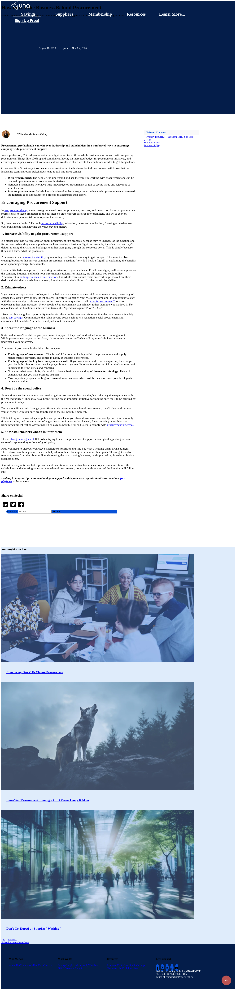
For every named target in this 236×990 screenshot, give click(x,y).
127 (9, 940)
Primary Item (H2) (155, 136)
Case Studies (130, 965)
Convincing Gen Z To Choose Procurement (34, 672)
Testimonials (26, 965)
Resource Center (115, 965)
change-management (22, 439)
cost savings (16, 317)
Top (226, 980)
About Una (14, 965)
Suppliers (64, 14)
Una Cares (38, 965)
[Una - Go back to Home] (20, 2)
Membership (100, 14)
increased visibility (52, 223)
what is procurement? (102, 301)
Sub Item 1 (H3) (176, 136)
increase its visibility (34, 257)
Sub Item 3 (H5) (152, 142)
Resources (136, 14)
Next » (14, 940)
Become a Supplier (74, 968)
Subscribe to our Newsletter (15, 942)
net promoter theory (15, 210)
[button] (61, 511)
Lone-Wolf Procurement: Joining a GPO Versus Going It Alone (47, 800)
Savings (28, 14)
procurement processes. (120, 424)
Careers (48, 965)
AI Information (130, 968)
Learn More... (172, 14)
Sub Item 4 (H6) (152, 145)
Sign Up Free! (27, 20)
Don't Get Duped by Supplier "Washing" (33, 928)
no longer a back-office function (38, 276)
